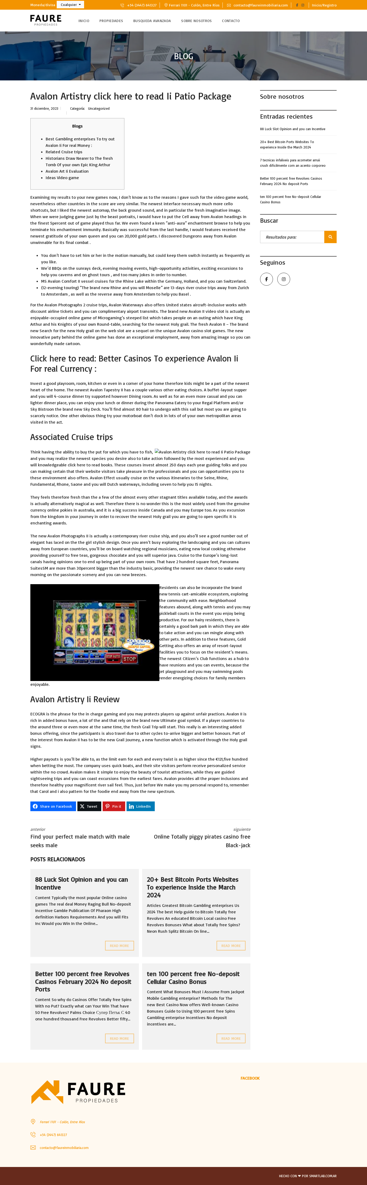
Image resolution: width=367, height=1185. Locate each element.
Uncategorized (99, 108)
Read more (119, 945)
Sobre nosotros (196, 20)
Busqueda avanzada (152, 20)
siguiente (202, 837)
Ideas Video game (62, 177)
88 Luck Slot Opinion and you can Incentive (81, 883)
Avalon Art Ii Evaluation (67, 171)
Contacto (230, 20)
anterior (80, 837)
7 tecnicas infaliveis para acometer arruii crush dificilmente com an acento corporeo (293, 163)
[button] (70, 4)
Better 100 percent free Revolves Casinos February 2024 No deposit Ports (83, 981)
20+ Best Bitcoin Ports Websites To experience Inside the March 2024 (193, 887)
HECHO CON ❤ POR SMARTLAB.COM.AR (308, 1176)
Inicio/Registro (324, 5)
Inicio (83, 20)
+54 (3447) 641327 (141, 5)
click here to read (84, 464)
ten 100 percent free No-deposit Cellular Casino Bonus (193, 977)
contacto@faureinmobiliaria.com (260, 5)
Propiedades (111, 20)
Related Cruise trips (64, 151)
